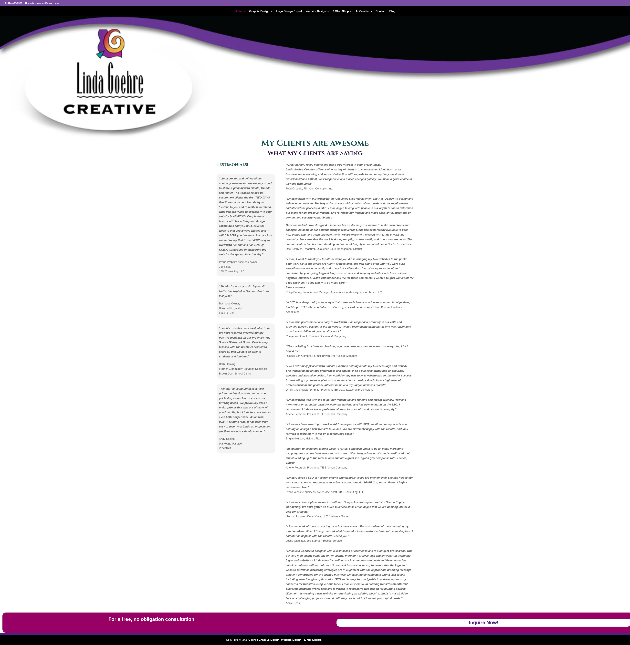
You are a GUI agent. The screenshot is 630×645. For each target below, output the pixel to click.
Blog (392, 11)
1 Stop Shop (341, 11)
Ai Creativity (364, 11)
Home (238, 11)
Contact (381, 11)
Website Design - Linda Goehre (301, 639)
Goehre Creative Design (263, 639)
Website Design (316, 11)
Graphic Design (259, 11)
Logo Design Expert (289, 11)
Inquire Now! (483, 622)
